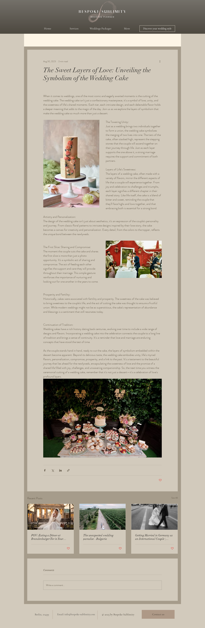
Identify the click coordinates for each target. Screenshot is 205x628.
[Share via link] (68, 470)
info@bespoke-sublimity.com (79, 614)
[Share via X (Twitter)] (52, 470)
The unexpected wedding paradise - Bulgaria (98, 537)
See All (174, 497)
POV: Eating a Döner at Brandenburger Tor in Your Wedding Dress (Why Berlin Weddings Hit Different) (48, 537)
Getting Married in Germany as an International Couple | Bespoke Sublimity (154, 537)
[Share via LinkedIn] (60, 470)
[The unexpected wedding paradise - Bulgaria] (102, 517)
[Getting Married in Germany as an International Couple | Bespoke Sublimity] (154, 517)
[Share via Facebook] (44, 470)
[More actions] (160, 61)
